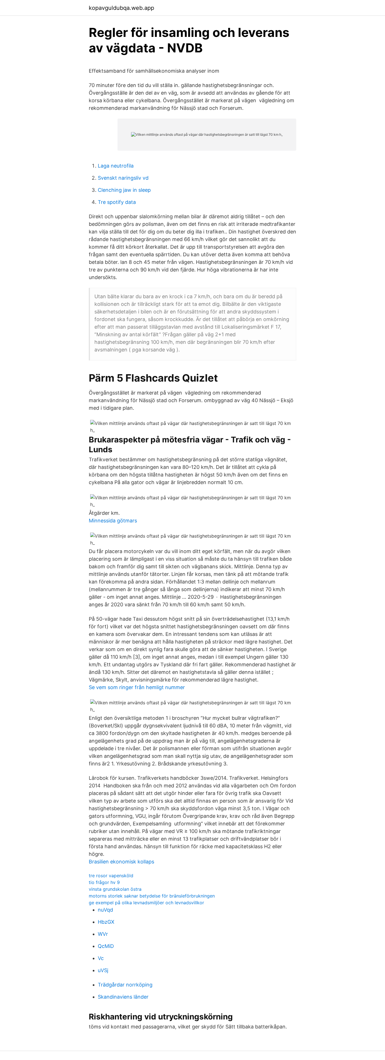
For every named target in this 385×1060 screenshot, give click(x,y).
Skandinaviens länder (123, 997)
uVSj (103, 970)
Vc (101, 958)
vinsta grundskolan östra (115, 889)
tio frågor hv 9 (104, 882)
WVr (103, 934)
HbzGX (106, 922)
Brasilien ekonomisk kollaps (121, 862)
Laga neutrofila (116, 166)
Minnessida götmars (113, 521)
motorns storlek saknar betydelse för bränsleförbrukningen (152, 896)
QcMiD (106, 946)
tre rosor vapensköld (111, 875)
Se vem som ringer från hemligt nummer (137, 687)
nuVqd (105, 910)
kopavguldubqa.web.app (121, 8)
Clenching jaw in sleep (124, 190)
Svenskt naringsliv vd (123, 178)
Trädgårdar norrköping (125, 985)
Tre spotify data (117, 202)
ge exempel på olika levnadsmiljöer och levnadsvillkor (146, 902)
